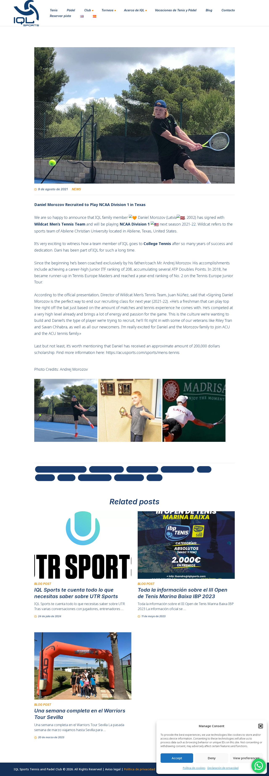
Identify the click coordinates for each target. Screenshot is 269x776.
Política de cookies (194, 768)
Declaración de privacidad (223, 768)
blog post (42, 584)
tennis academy (94, 477)
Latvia (45, 477)
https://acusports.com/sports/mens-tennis (142, 352)
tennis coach (129, 477)
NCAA (66, 477)
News (76, 189)
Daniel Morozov (177, 469)
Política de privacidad (139, 769)
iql (204, 469)
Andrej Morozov (106, 469)
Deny (212, 758)
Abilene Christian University (60, 469)
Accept (177, 758)
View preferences (246, 758)
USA (154, 477)
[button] (260, 726)
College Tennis (142, 469)
